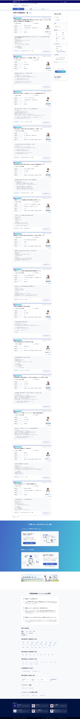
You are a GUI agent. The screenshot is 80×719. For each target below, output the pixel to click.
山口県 (30, 631)
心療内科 (46, 642)
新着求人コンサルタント (35, 695)
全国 (27, 631)
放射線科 (27, 647)
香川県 (45, 654)
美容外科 (40, 647)
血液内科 (42, 642)
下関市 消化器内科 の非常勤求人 (26, 671)
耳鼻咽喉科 (49, 645)
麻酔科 (36, 647)
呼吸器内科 (37, 642)
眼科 (45, 645)
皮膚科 (54, 645)
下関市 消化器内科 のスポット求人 (36, 671)
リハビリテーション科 (25, 645)
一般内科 (23, 642)
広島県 (34, 654)
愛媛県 (49, 654)
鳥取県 (23, 654)
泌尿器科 (23, 647)
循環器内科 (32, 642)
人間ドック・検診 (45, 647)
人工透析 (32, 647)
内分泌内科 (55, 642)
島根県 (26, 654)
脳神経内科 (50, 642)
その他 (50, 647)
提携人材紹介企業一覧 (43, 695)
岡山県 (30, 654)
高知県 (52, 654)
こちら (53, 566)
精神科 (42, 645)
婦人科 (38, 645)
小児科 (30, 645)
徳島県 (41, 654)
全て (27, 633)
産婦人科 (34, 645)
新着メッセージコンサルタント (26, 695)
